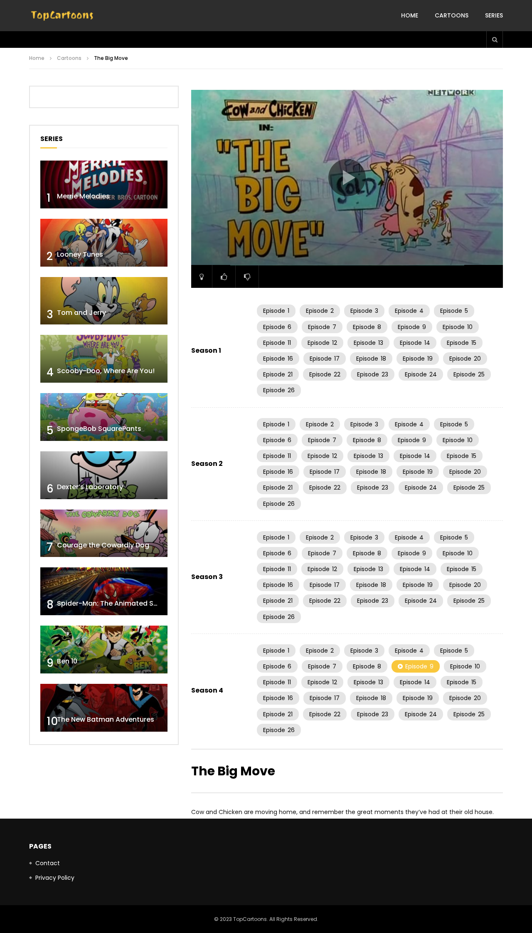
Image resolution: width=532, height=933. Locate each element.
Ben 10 (67, 661)
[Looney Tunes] (103, 243)
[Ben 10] (103, 649)
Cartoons (451, 15)
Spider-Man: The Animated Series (113, 603)
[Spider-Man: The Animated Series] (103, 591)
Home (409, 15)
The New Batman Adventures (105, 719)
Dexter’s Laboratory (90, 487)
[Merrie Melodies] (103, 184)
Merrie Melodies (83, 196)
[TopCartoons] (62, 16)
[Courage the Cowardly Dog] (103, 533)
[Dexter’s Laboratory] (103, 475)
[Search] (494, 39)
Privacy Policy (54, 878)
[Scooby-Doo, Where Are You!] (103, 359)
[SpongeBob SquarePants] (103, 417)
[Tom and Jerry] (103, 301)
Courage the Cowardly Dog (103, 545)
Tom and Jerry (81, 312)
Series (494, 15)
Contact (47, 863)
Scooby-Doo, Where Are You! (106, 371)
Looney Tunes (80, 254)
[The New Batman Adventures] (103, 708)
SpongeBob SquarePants (99, 428)
